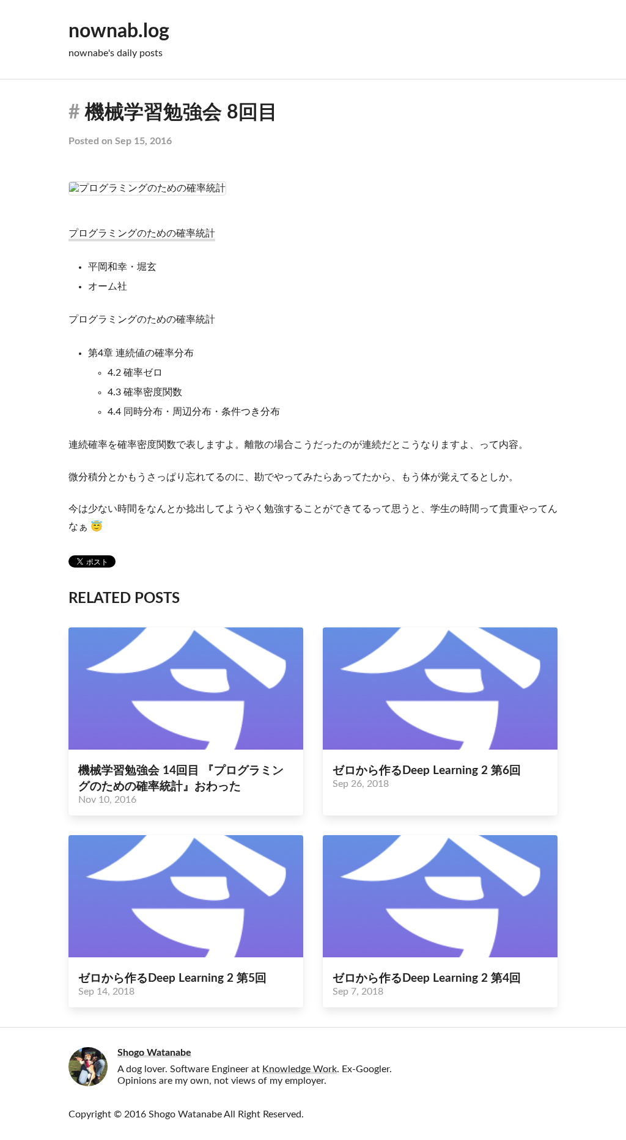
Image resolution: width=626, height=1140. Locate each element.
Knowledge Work (299, 1069)
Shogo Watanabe (154, 1053)
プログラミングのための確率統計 (141, 233)
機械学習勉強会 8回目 (181, 112)
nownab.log (118, 31)
